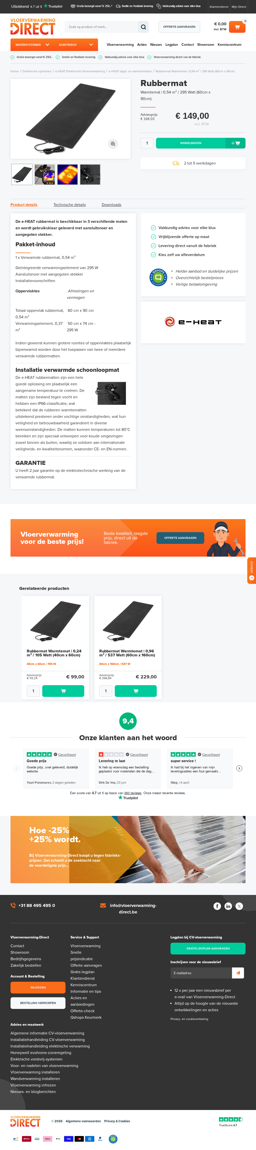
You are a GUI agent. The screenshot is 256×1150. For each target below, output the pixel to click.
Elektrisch (67, 45)
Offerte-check (82, 1010)
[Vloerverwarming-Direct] (37, 27)
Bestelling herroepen (38, 1003)
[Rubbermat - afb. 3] (67, 174)
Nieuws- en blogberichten (33, 1091)
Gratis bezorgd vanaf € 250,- (94, 6)
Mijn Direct (239, 7)
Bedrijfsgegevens (25, 958)
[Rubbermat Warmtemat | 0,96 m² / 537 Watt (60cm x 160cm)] (128, 621)
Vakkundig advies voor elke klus (181, 6)
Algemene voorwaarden (83, 1121)
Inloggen (38, 987)
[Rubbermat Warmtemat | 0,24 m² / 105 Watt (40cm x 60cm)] (55, 621)
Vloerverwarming (120, 45)
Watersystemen (28, 45)
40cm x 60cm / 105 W (41, 664)
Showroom (205, 45)
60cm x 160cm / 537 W (114, 664)
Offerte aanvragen (179, 27)
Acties (142, 45)
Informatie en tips (85, 991)
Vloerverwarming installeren (35, 1072)
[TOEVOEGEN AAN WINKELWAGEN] (55, 691)
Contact (188, 45)
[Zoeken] (143, 27)
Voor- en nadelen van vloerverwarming (44, 1065)
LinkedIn (228, 906)
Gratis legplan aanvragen (208, 948)
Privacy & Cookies (117, 1121)
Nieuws (156, 45)
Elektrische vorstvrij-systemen (36, 1059)
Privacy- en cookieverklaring (189, 1019)
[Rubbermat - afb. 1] (70, 119)
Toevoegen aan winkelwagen (63, 691)
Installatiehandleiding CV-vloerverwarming (47, 1039)
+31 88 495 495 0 (36, 905)
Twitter (239, 906)
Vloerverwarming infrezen (33, 1085)
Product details (24, 204)
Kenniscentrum (230, 45)
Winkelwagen (237, 26)
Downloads (111, 204)
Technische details (70, 204)
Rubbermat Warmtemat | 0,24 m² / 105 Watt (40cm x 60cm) (54, 653)
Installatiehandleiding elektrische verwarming (50, 1046)
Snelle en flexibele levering (137, 6)
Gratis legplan (82, 971)
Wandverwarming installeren (35, 1078)
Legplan (172, 45)
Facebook (217, 906)
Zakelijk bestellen (25, 965)
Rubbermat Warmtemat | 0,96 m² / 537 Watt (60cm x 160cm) (127, 653)
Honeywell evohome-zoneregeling (40, 1052)
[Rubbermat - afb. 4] (90, 174)
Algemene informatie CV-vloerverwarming (47, 1033)
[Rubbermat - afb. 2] (44, 174)
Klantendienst (219, 7)
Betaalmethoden (58, 1139)
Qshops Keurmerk (86, 1017)
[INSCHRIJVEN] (238, 972)
